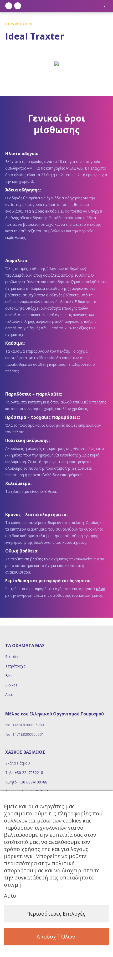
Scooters (12, 656)
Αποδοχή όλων (56, 936)
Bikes (9, 675)
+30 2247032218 (28, 772)
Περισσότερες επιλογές (55, 913)
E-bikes (11, 684)
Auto (9, 694)
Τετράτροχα (15, 666)
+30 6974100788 (33, 782)
